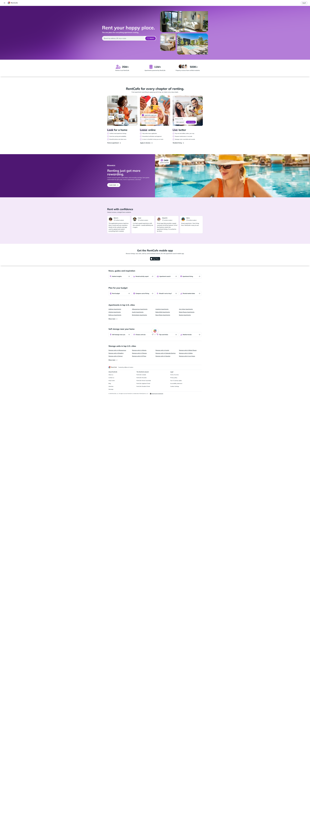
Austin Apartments (137, 312)
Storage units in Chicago (139, 353)
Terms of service (174, 374)
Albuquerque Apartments (139, 309)
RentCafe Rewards (142, 377)
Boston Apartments (185, 315)
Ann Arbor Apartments (186, 309)
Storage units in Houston (162, 356)
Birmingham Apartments (139, 315)
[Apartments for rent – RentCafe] (13, 3)
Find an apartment (113, 143)
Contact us (111, 377)
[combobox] (123, 38)
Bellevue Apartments (114, 315)
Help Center (111, 380)
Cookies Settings (174, 386)
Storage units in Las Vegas (187, 356)
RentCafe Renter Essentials (144, 380)
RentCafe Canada (141, 374)
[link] (304, 3)
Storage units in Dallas (186, 353)
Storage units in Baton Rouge (188, 350)
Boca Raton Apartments (162, 315)
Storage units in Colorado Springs (165, 353)
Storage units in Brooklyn (116, 353)
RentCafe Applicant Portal (143, 383)
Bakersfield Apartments (162, 312)
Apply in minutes (145, 143)
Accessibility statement (176, 383)
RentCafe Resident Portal (143, 386)
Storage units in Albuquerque (117, 350)
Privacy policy (173, 377)
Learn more (112, 185)
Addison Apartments (114, 309)
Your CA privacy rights (176, 380)
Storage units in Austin (162, 350)
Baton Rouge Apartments (186, 312)
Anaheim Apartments (161, 309)
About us (110, 374)
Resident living (177, 143)
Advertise (110, 386)
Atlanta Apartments (114, 312)
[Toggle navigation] (4, 3)
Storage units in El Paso (139, 356)
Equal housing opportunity (157, 393)
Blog (109, 383)
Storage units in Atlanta (139, 350)
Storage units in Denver (115, 356)
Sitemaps (110, 389)
